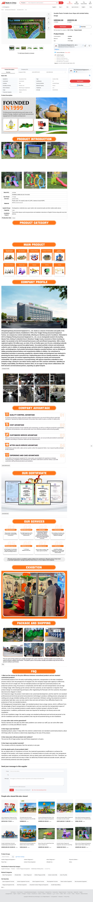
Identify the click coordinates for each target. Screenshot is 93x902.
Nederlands (49, 893)
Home (2, 9)
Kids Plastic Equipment (22, 884)
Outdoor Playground (28, 859)
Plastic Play (3, 862)
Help (67, 7)
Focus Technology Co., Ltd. (38, 896)
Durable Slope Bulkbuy (56, 884)
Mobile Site (76, 892)
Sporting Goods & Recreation (10, 9)
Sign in (90, 3)
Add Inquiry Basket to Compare (26, 53)
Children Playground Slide (39, 875)
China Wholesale (41, 892)
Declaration (60, 896)
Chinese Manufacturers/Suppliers (30, 892)
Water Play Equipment (7, 875)
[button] (63, 72)
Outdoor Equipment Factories (23, 881)
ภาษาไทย (68, 893)
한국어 (57, 893)
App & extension (75, 7)
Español (18, 893)
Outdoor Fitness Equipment (30, 862)
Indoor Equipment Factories (38, 881)
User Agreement (54, 896)
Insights (80, 892)
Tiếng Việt (78, 893)
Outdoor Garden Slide (52, 875)
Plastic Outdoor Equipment (66, 881)
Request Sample (78, 30)
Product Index (70, 892)
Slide (26, 9)
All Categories (6, 7)
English (14, 893)
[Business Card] (89, 75)
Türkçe (73, 893)
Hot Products (13, 892)
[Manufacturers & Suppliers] (8, 2)
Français (28, 893)
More (2, 887)
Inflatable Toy (49, 862)
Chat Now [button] (83, 26)
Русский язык (34, 893)
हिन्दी (65, 893)
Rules (91, 7)
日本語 (61, 893)
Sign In (56, 63)
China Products (20, 892)
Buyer (60, 7)
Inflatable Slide (18, 875)
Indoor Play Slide (63, 875)
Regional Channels (62, 892)
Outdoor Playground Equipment (8, 859)
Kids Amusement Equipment (81, 881)
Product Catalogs (20, 856)
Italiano (39, 893)
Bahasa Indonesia (84, 893)
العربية (54, 893)
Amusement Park (20, 9)
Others (70, 862)
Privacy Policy (66, 896)
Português (24, 893)
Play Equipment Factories (52, 881)
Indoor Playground (50, 859)
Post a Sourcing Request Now (39, 790)
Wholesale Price (48, 892)
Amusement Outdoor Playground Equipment (39, 884)
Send (12, 790)
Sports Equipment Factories (8, 881)
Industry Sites (55, 892)
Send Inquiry (63, 26)
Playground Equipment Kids (8, 884)
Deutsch (44, 893)
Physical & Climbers (73, 859)
